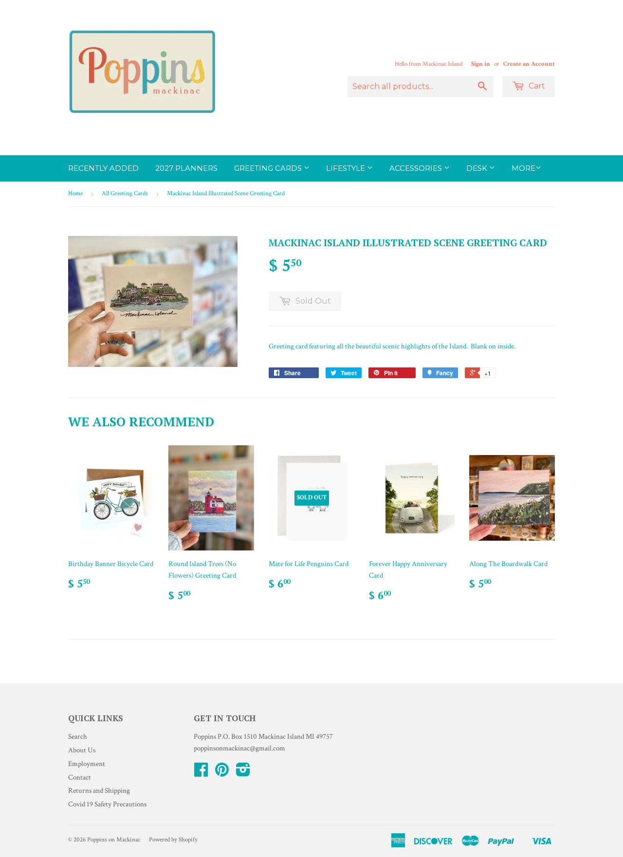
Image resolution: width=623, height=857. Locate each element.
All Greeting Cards (125, 193)
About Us (81, 750)
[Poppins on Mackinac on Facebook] (201, 773)
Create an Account (529, 64)
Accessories (416, 168)
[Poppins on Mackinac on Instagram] (243, 773)
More (523, 168)
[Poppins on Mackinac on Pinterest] (222, 773)
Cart (536, 86)
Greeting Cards (269, 168)
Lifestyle (346, 168)
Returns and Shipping (99, 790)
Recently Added (103, 168)
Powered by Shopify (173, 840)
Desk (477, 168)
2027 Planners (186, 168)
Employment (86, 763)
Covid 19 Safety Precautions (107, 804)
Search (77, 736)
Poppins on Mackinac (113, 840)
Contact (79, 777)
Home (75, 193)
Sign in (480, 64)
